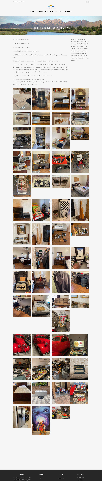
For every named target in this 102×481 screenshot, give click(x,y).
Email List (80, 480)
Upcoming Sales (80, 477)
